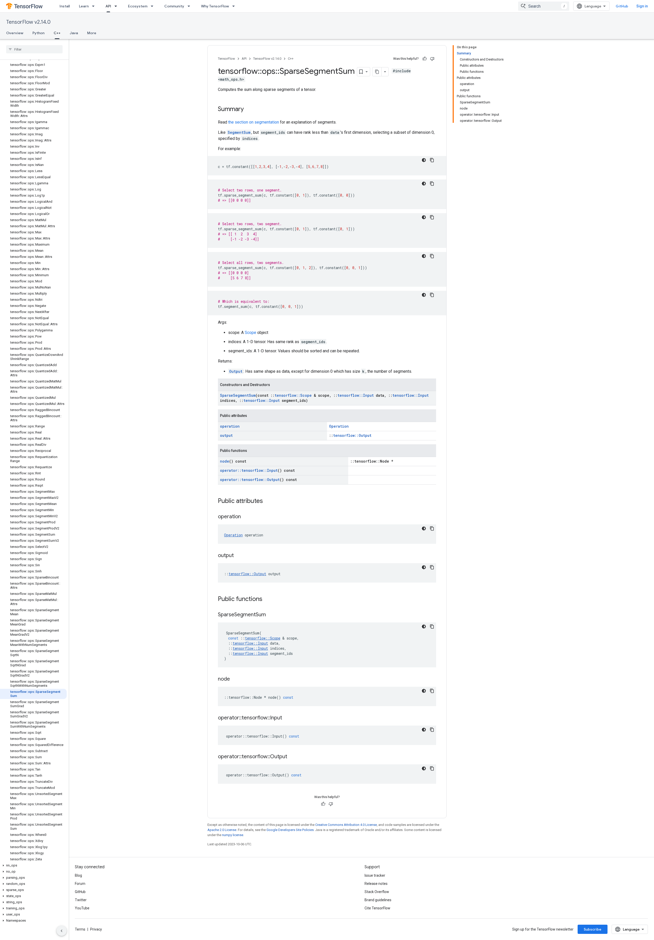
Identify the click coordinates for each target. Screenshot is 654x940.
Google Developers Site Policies (290, 830)
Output (235, 371)
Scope (250, 332)
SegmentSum (239, 132)
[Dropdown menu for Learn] (95, 6)
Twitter (81, 900)
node (224, 461)
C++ (57, 33)
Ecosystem (137, 6)
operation (230, 426)
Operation (339, 426)
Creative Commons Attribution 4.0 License (346, 825)
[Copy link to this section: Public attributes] (268, 501)
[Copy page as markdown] (377, 71)
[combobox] (543, 6)
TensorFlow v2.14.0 (28, 22)
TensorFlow (226, 59)
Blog (78, 875)
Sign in (642, 6)
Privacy (96, 929)
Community (174, 6)
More (91, 33)
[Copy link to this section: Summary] (249, 109)
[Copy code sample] (432, 160)
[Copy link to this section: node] (235, 679)
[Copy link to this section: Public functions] (267, 599)
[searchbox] (34, 49)
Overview (14, 33)
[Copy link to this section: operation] (246, 517)
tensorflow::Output (352, 435)
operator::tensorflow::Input (249, 470)
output (226, 435)
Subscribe (592, 929)
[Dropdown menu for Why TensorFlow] (235, 6)
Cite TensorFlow (377, 908)
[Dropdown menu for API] (117, 6)
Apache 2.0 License (221, 830)
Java (74, 33)
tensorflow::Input (355, 395)
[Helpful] (424, 59)
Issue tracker (375, 875)
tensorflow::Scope (293, 395)
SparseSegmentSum (237, 395)
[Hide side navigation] (61, 931)
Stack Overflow (377, 892)
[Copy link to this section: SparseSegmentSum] (271, 615)
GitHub (622, 6)
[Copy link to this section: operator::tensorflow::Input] (287, 718)
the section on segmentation (253, 122)
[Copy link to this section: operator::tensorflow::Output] (292, 757)
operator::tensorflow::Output (250, 479)
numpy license (232, 835)
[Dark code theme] (424, 160)
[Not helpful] (432, 59)
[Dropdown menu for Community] (190, 6)
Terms (80, 929)
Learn (84, 6)
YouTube (82, 908)
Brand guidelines (378, 900)
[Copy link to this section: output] (239, 556)
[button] (33, 865)
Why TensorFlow (215, 6)
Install (65, 6)
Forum (80, 884)
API (108, 6)
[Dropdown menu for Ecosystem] (153, 6)
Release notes (376, 884)
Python (38, 33)
